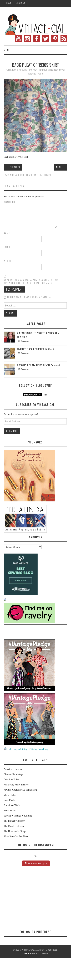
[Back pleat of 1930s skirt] (36, 115)
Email (7, 247)
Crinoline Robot (11, 779)
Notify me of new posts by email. (29, 296)
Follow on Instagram (37, 863)
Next (60, 167)
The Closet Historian (14, 826)
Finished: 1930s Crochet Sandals (35, 349)
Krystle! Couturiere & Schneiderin (20, 789)
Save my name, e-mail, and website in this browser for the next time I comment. (31, 281)
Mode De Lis (10, 794)
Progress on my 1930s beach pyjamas (38, 365)
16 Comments (23, 341)
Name (7, 233)
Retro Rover (10, 810)
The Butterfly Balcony (14, 820)
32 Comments (23, 353)
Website (9, 261)
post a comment (44, 175)
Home (8, 3)
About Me (20, 3)
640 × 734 (33, 69)
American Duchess (13, 769)
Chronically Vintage (13, 774)
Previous (13, 167)
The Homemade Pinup (15, 831)
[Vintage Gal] (36, 24)
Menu (7, 50)
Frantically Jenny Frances (16, 784)
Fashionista (29, 953)
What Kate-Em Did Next (16, 836)
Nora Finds (9, 800)
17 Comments (23, 369)
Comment (9, 202)
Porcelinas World (12, 805)
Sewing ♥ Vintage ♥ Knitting (18, 815)
